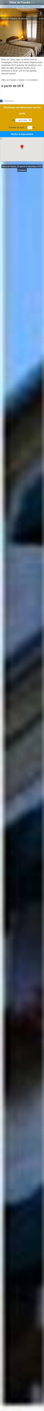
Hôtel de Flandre (35, 7)
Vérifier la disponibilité (22, 134)
